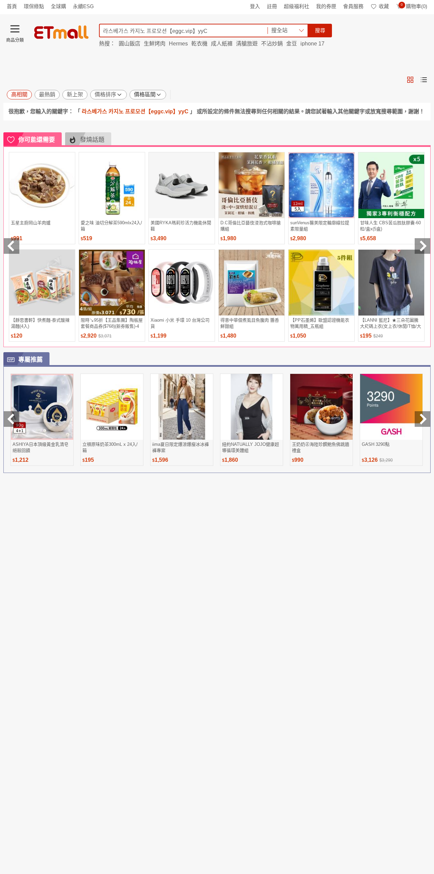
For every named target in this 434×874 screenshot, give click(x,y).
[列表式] (424, 80)
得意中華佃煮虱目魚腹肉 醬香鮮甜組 (249, 323)
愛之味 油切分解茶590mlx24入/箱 (111, 225)
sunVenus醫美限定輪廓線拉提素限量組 (319, 225)
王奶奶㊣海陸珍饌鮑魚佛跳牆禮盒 (320, 447)
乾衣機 (199, 43)
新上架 (75, 94)
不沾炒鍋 (272, 43)
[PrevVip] (11, 419)
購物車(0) (414, 6)
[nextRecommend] (422, 246)
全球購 (58, 6)
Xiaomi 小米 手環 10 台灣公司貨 (180, 323)
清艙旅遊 (247, 43)
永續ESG (83, 6)
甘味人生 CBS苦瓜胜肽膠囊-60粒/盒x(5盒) (390, 225)
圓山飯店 (129, 43)
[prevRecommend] (11, 246)
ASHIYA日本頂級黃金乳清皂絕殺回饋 (40, 447)
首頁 (12, 6)
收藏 (384, 6)
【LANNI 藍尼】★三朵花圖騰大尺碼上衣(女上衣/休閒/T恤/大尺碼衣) (390, 323)
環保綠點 (34, 6)
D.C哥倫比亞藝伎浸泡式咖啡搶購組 (250, 225)
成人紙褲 (222, 43)
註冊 (272, 6)
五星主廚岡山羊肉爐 (31, 222)
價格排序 (105, 94)
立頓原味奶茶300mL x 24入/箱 (110, 447)
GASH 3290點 (376, 444)
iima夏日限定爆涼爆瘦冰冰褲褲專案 (180, 447)
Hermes (178, 43)
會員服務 (353, 6)
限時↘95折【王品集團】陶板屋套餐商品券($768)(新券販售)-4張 (112, 323)
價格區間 (145, 94)
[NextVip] (422, 419)
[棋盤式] (410, 80)
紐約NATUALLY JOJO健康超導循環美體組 (250, 447)
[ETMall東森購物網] (61, 32)
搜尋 (320, 30)
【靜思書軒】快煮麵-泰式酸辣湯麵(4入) (40, 323)
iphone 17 (312, 43)
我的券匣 (326, 6)
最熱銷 (47, 94)
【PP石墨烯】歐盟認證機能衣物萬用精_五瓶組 (319, 323)
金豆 (291, 43)
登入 (255, 6)
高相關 (19, 94)
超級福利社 (296, 6)
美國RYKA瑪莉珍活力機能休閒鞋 (181, 225)
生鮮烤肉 (154, 43)
